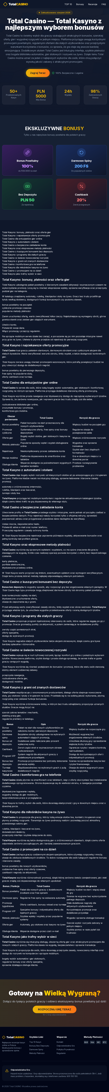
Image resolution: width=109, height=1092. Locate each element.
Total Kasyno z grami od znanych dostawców (25, 261)
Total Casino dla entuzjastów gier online (22, 238)
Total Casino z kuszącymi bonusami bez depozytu (27, 251)
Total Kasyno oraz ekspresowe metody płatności (26, 248)
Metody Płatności (37, 1053)
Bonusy (80, 4)
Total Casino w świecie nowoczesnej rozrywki (25, 258)
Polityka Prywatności (66, 1049)
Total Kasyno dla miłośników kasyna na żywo (25, 267)
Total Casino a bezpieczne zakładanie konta (24, 245)
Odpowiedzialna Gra (66, 1046)
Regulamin (61, 1053)
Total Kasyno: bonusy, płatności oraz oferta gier (26, 232)
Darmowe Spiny (36, 1049)
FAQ (104, 4)
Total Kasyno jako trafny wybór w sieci (21, 274)
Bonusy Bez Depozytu (39, 1046)
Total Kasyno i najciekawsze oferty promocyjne (26, 235)
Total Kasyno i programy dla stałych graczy (24, 254)
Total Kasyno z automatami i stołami (20, 242)
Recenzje (92, 4)
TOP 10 (68, 4)
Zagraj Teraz (37, 73)
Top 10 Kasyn (35, 1042)
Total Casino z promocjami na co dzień (21, 270)
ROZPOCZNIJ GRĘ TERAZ (54, 1009)
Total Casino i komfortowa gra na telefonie (23, 264)
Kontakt (60, 1042)
